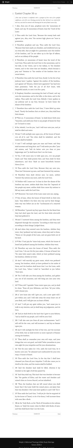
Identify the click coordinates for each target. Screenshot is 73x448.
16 (46, 20)
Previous (15, 8)
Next (59, 8)
